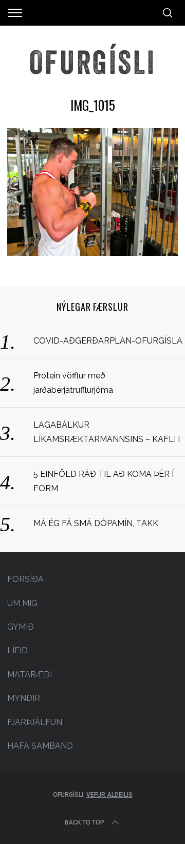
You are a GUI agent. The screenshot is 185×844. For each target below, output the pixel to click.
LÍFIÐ (17, 650)
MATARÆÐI (29, 674)
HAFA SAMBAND (40, 746)
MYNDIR (23, 698)
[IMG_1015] (92, 252)
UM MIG (22, 603)
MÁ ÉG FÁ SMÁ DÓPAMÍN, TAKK (95, 523)
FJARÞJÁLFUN (34, 722)
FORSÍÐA (25, 579)
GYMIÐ (20, 627)
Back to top (84, 822)
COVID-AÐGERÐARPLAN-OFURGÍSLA (107, 341)
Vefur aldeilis (109, 794)
